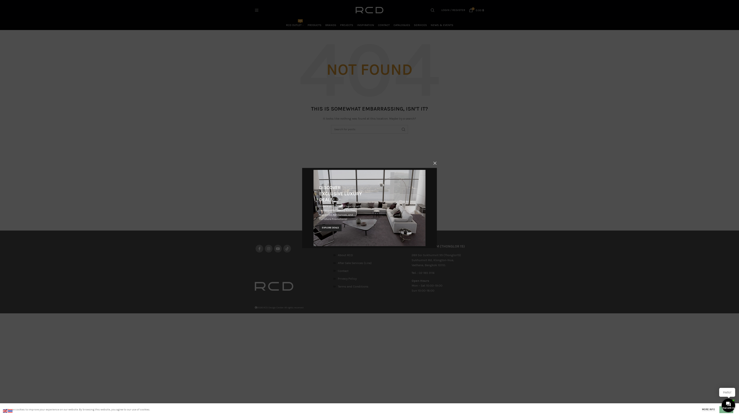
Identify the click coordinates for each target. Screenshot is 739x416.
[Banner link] (369, 208)
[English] (5, 411)
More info (709, 409)
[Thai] (10, 411)
